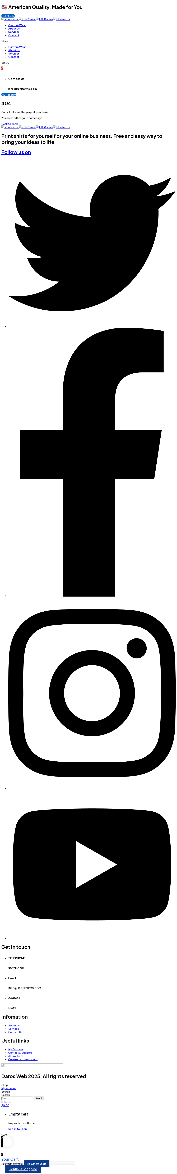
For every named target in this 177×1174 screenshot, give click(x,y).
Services (14, 31)
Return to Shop (17, 1128)
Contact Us (15, 1032)
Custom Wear (17, 25)
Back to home (9, 123)
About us (14, 28)
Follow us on (16, 152)
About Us (14, 1025)
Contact (13, 35)
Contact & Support (20, 1052)
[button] (8, 16)
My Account (15, 1049)
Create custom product (23, 1059)
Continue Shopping (23, 1169)
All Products (15, 1055)
